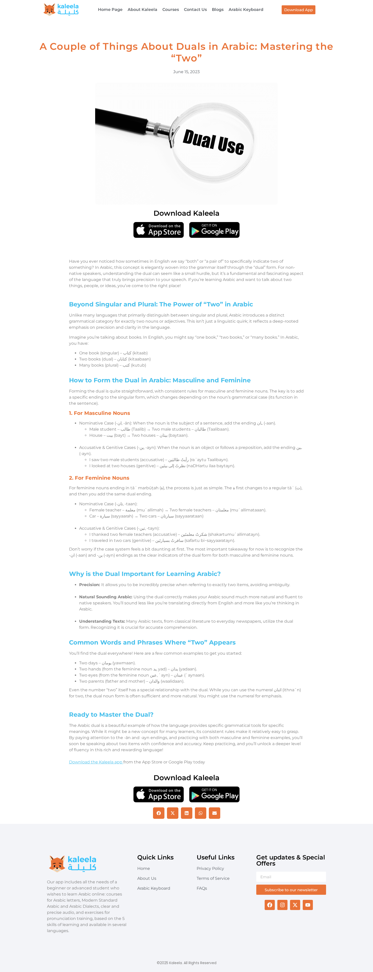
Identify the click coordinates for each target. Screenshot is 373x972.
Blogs (218, 9)
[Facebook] (270, 905)
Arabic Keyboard (246, 9)
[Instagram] (282, 905)
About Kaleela (142, 9)
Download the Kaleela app (96, 762)
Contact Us (195, 9)
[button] (158, 813)
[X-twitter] (295, 905)
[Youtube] (308, 905)
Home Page (110, 9)
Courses (170, 9)
